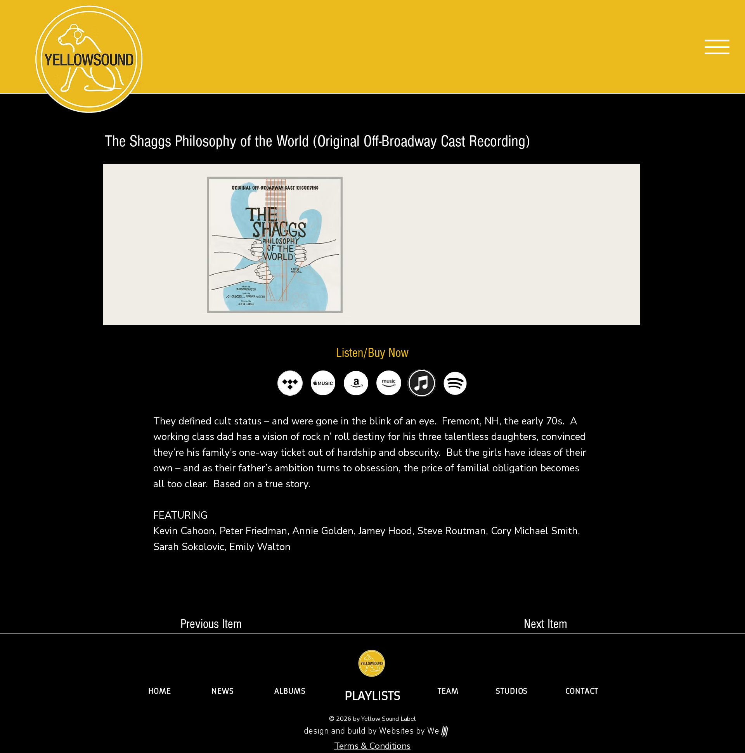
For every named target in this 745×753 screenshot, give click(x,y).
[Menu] (717, 47)
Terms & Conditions (372, 746)
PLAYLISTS (372, 696)
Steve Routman (451, 531)
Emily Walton (260, 547)
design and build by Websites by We (371, 731)
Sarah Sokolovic (188, 547)
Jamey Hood (385, 531)
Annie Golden (322, 531)
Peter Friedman (253, 531)
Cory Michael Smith (534, 531)
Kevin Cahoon (184, 531)
